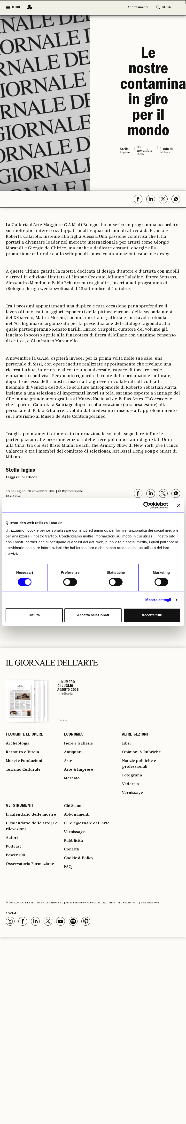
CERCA (166, 7)
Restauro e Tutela (22, 752)
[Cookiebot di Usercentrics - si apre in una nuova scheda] (147, 505)
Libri (126, 743)
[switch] (70, 582)
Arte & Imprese (78, 770)
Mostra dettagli (158, 600)
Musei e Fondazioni (24, 761)
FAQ (68, 867)
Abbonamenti (137, 7)
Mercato (72, 778)
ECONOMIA (73, 735)
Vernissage (132, 793)
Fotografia (132, 775)
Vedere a (130, 784)
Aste (68, 761)
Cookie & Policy (78, 858)
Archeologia (17, 743)
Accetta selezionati (93, 615)
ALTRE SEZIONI (135, 735)
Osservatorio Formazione (30, 864)
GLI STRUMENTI (19, 806)
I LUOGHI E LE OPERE (24, 735)
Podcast (13, 847)
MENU (16, 7)
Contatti (71, 849)
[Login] (28, 7)
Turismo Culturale (23, 770)
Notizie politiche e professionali (139, 764)
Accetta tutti (152, 615)
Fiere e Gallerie (78, 743)
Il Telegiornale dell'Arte (86, 823)
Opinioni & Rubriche (141, 752)
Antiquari (73, 752)
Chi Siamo (73, 806)
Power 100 (15, 855)
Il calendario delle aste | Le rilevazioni (31, 826)
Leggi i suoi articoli (21, 477)
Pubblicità (73, 841)
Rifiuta (34, 615)
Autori (12, 838)
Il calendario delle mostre (31, 815)
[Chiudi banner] (178, 505)
